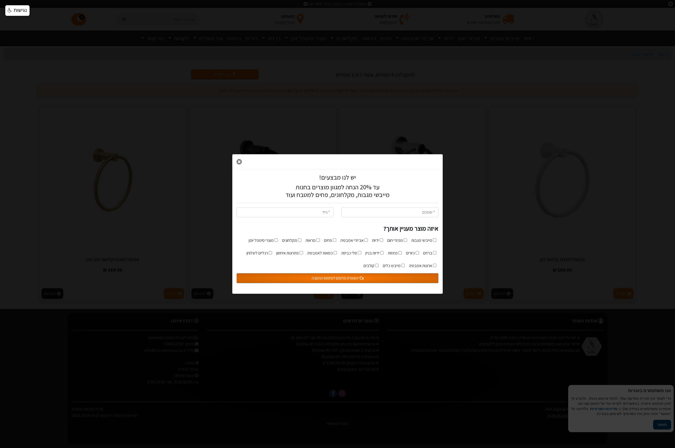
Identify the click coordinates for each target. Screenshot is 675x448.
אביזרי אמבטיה (352, 240)
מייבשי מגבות (422, 240)
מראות (311, 240)
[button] (17, 10)
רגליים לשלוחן (258, 253)
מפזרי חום (395, 240)
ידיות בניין (372, 253)
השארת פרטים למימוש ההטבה (335, 278)
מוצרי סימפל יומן (261, 240)
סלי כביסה (349, 253)
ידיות (376, 240)
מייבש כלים (392, 265)
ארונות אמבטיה (421, 265)
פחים (328, 240)
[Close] (239, 161)
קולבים (369, 265)
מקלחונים (290, 240)
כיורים (411, 253)
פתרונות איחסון (288, 253)
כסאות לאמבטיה (320, 253)
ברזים (428, 253)
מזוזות (393, 253)
